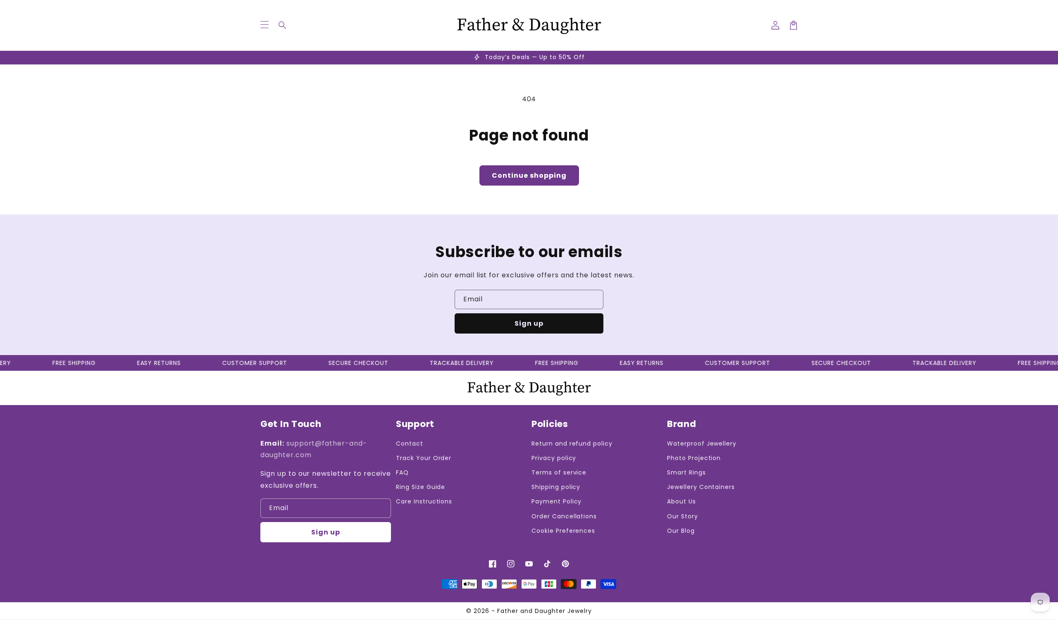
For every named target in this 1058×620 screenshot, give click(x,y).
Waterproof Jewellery (701, 443)
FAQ (402, 472)
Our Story (682, 516)
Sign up (529, 323)
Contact (409, 443)
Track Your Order (423, 458)
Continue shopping (529, 175)
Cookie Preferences (563, 531)
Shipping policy (555, 487)
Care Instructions (424, 501)
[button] (283, 25)
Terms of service (558, 472)
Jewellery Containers (701, 487)
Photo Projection (694, 458)
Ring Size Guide (420, 487)
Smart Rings (686, 472)
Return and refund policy (571, 443)
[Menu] (264, 25)
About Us (681, 501)
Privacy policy (553, 458)
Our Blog (681, 531)
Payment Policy (556, 501)
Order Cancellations (564, 516)
